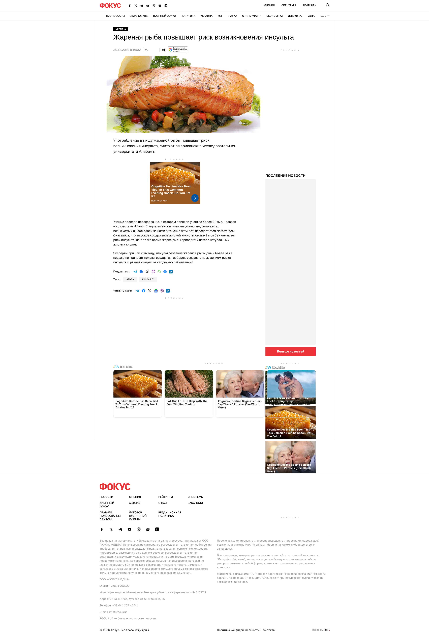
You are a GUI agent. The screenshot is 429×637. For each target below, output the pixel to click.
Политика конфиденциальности (238, 630)
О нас (162, 503)
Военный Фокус (164, 15)
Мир (220, 15)
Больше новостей (290, 351)
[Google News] (160, 5)
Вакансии (195, 503)
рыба (131, 279)
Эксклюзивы (139, 15)
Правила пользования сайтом (110, 516)
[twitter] (111, 529)
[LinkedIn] (166, 5)
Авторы (134, 503)
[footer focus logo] (115, 486)
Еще (323, 15)
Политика (188, 15)
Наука (232, 15)
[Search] (327, 5)
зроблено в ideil (321, 630)
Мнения (269, 5)
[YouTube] (148, 5)
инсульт (148, 279)
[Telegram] (142, 5)
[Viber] (154, 5)
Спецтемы (288, 5)
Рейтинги (309, 5)
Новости (106, 497)
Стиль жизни (251, 15)
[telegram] (120, 529)
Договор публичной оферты (138, 516)
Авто (311, 15)
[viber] (138, 529)
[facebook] (102, 529)
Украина (206, 15)
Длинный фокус (107, 504)
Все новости (115, 15)
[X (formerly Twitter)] (136, 5)
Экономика (274, 15)
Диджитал (295, 15)
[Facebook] (130, 5)
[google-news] (148, 529)
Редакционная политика (169, 514)
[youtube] (129, 529)
